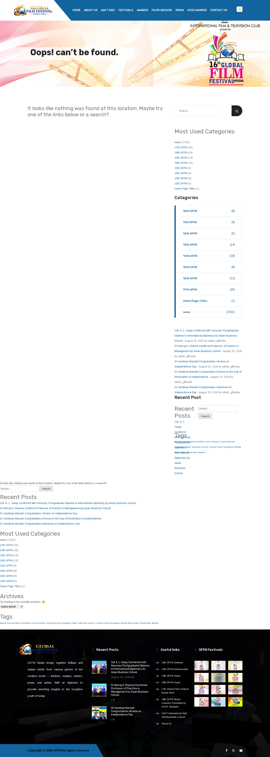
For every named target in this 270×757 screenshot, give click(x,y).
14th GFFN (180, 152)
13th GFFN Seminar (172, 662)
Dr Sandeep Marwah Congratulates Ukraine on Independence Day (38, 513)
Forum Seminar (213, 442)
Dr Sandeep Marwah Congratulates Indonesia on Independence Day (40, 523)
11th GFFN (180, 168)
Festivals (125, 10)
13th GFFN (180, 157)
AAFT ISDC (108, 10)
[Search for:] (197, 110)
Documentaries (14, 623)
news (177, 142)
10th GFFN (180, 178)
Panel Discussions (225, 447)
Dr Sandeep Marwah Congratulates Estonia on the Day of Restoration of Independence (50, 518)
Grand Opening (227, 442)
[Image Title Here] (201, 665)
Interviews (196, 447)
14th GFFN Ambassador (175, 669)
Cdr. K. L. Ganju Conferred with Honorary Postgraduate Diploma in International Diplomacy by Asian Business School (206, 335)
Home (76, 10)
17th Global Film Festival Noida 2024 (175, 691)
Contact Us (218, 10)
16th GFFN (180, 162)
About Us (91, 10)
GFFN (57, 750)
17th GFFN (180, 147)
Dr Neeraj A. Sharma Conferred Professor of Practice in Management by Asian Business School (55, 508)
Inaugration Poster (69, 623)
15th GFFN (180, 173)
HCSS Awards (197, 10)
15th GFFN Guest (171, 682)
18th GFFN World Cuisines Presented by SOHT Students (174, 703)
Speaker (201, 452)
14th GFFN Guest (171, 675)
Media (180, 10)
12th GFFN (180, 183)
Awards (142, 10)
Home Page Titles (184, 188)
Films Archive (162, 10)
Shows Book (191, 452)
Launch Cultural (209, 447)
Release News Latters (129, 623)
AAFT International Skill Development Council (174, 715)
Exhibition (200, 442)
